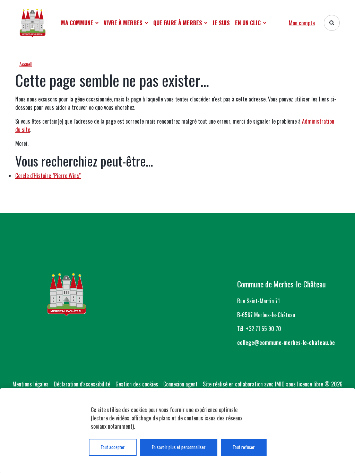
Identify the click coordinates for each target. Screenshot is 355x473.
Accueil (25, 64)
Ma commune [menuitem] (77, 23)
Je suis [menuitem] (221, 23)
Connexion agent (180, 384)
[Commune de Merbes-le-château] (32, 23)
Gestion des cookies (136, 384)
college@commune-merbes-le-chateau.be (286, 342)
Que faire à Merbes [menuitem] (177, 23)
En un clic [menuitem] (248, 23)
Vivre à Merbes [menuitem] (123, 23)
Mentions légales (30, 384)
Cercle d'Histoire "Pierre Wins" (48, 175)
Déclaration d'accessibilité (82, 384)
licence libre (310, 384)
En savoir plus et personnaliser (179, 447)
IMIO (280, 384)
